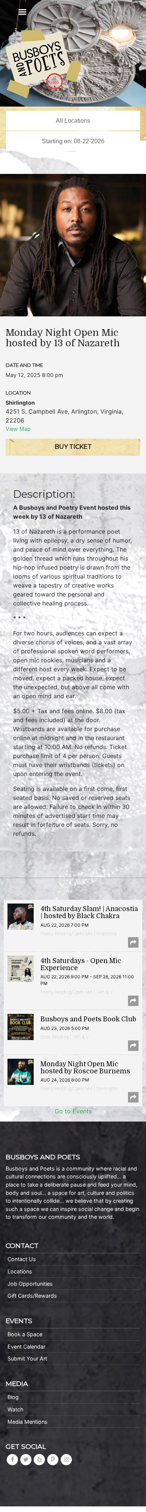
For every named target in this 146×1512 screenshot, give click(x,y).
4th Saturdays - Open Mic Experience (80, 964)
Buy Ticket (73, 446)
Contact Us (21, 1259)
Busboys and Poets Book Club (88, 1019)
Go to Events (73, 1111)
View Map (18, 429)
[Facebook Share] (133, 942)
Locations (19, 1271)
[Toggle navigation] (22, 11)
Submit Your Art (27, 1358)
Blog (13, 1397)
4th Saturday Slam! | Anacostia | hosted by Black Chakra (89, 912)
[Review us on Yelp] (39, 1459)
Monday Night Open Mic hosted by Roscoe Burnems (85, 1067)
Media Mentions (27, 1422)
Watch (15, 1409)
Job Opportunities (30, 1284)
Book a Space (24, 1334)
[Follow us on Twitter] (25, 1459)
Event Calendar (26, 1346)
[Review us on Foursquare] (52, 1459)
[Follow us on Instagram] (66, 1459)
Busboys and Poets (43, 64)
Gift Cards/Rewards (32, 1295)
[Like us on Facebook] (12, 1459)
